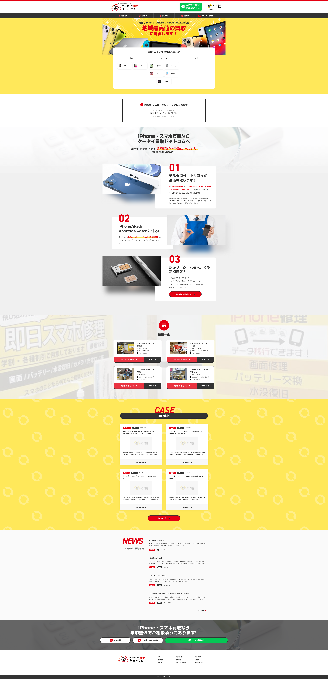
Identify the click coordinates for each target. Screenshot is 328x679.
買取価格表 (124, 15)
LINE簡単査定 (199, 640)
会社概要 (197, 659)
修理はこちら (213, 9)
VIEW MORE (200, 610)
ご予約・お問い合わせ (127, 359)
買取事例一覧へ (162, 518)
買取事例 (186, 15)
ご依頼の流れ (179, 656)
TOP (159, 656)
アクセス (151, 359)
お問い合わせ (198, 656)
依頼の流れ (165, 15)
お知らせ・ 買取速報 (207, 15)
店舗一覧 (144, 15)
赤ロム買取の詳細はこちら (184, 294)
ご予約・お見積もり (150, 640)
